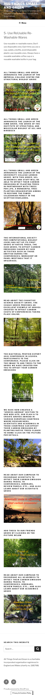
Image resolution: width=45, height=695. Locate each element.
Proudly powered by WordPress (16, 689)
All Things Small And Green (21, 5)
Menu (24, 23)
